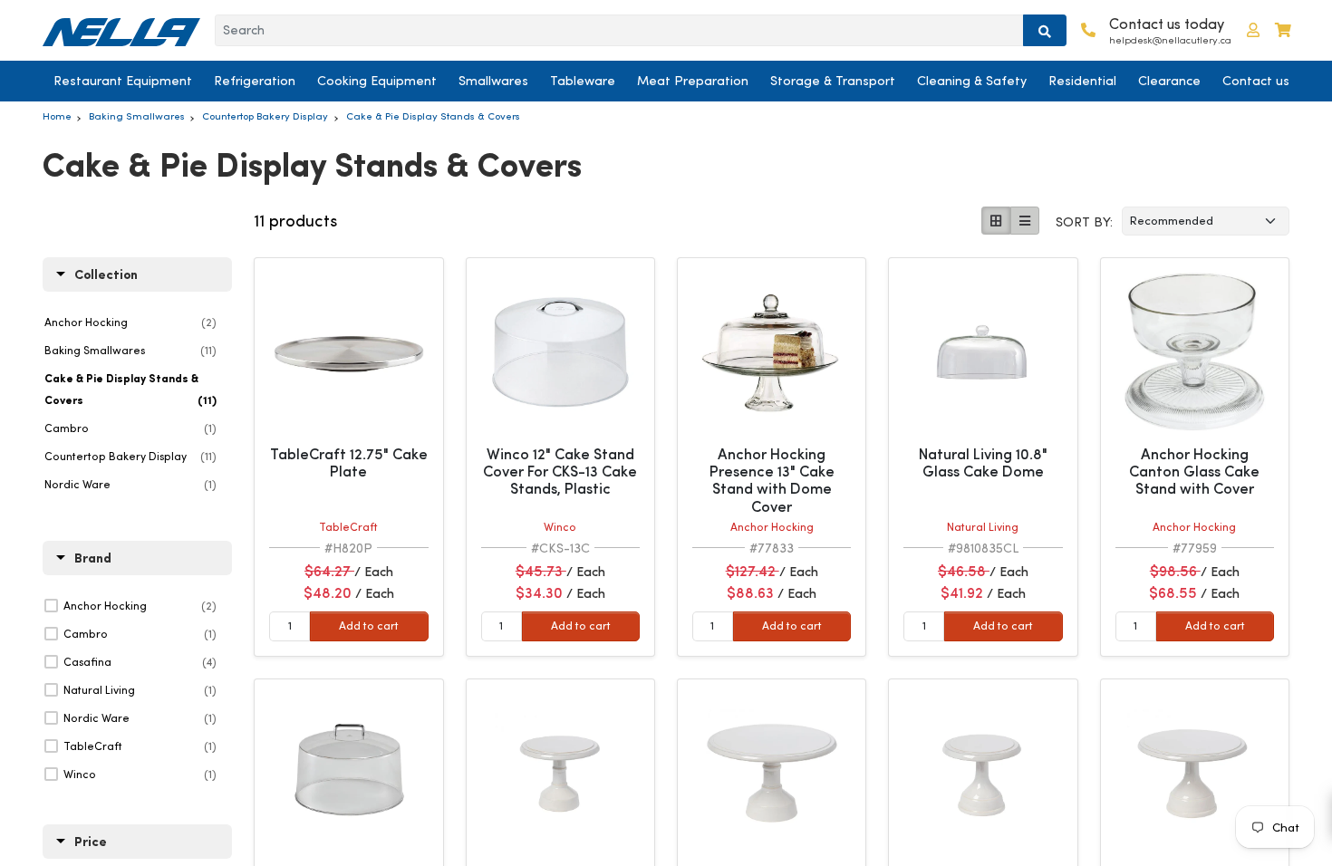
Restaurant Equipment (122, 80)
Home (57, 116)
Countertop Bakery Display (265, 116)
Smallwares (493, 80)
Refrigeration (254, 80)
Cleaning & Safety (972, 80)
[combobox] (619, 30)
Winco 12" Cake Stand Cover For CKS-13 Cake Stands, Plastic (560, 471)
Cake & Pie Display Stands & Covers (433, 116)
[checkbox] (140, 606)
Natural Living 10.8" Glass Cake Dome (983, 463)
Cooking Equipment (377, 80)
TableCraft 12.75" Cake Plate (349, 463)
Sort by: (1084, 222)
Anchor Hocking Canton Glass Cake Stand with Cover (1194, 471)
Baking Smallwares (137, 116)
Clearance (1169, 80)
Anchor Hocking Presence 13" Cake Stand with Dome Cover (772, 480)
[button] (1253, 30)
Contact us (1255, 80)
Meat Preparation (692, 80)
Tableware (582, 80)
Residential (1082, 80)
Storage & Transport (832, 80)
